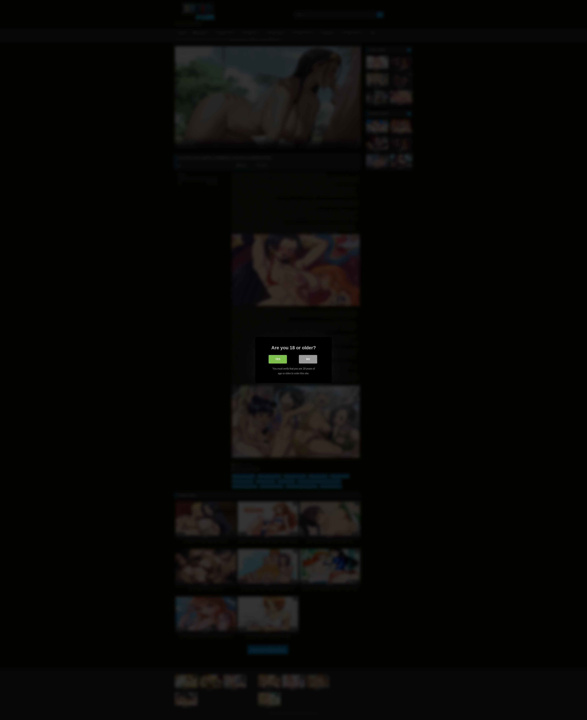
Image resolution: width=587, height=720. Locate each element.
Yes (277, 359)
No (308, 359)
